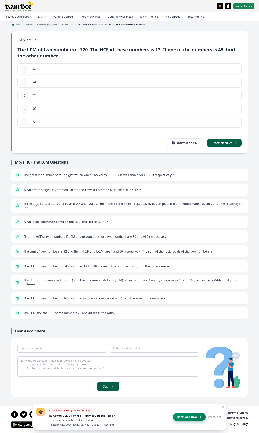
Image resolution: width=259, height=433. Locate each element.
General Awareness (120, 16)
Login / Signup (243, 6)
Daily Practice (149, 16)
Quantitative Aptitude (47, 25)
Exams (42, 16)
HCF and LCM (67, 25)
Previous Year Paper (18, 16)
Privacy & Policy (236, 424)
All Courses (173, 16)
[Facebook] (14, 414)
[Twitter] (23, 414)
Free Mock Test (90, 16)
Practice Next (222, 143)
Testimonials (196, 16)
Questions (28, 25)
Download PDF (188, 143)
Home (17, 24)
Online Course (63, 16)
